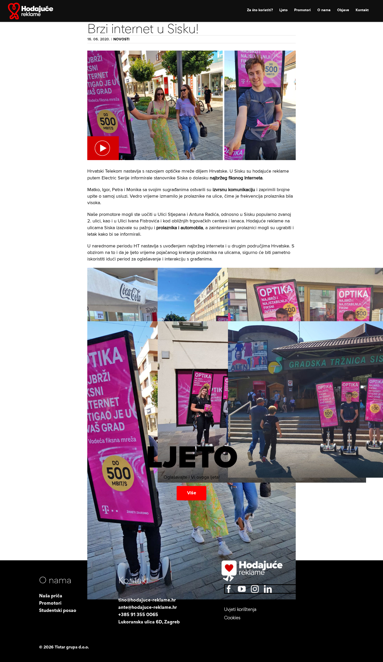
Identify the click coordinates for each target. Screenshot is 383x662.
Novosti (121, 39)
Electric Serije (114, 178)
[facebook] (229, 589)
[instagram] (255, 589)
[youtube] (242, 589)
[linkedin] (268, 589)
